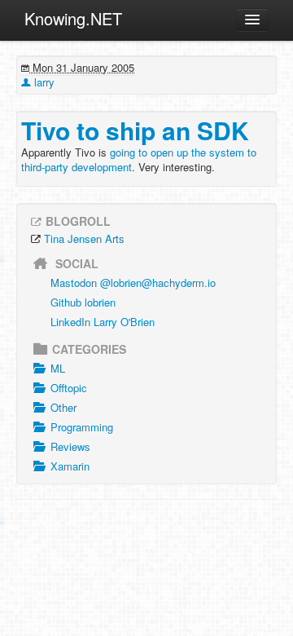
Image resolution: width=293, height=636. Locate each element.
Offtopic (68, 387)
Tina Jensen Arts (84, 238)
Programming (81, 427)
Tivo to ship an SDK (135, 130)
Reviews (70, 446)
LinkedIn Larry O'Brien (102, 321)
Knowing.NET (73, 18)
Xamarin (70, 466)
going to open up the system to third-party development (138, 159)
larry (43, 82)
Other (63, 407)
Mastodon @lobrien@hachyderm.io (133, 282)
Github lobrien (83, 302)
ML (57, 368)
